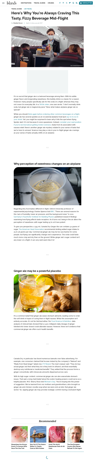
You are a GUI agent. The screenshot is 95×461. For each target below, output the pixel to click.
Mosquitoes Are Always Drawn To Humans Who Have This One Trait (19, 446)
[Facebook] (60, 3)
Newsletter (87, 3)
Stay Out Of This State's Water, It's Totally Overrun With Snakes (38, 446)
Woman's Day (49, 382)
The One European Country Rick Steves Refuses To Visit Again (74, 446)
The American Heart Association (31, 229)
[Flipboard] (70, 3)
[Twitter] (67, 3)
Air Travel (28, 9)
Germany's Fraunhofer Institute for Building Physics (34, 217)
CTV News (46, 364)
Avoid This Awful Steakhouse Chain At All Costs (57, 446)
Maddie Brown (18, 23)
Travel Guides (39, 3)
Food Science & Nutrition (61, 321)
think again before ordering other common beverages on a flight (53, 114)
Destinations (26, 3)
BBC (52, 211)
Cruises (51, 3)
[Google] (73, 3)
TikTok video (44, 104)
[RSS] (77, 3)
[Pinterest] (63, 3)
